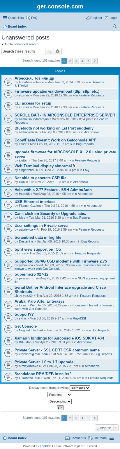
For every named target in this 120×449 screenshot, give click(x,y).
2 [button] (70, 60)
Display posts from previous (49, 387)
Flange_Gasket (30, 205)
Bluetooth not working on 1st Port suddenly (54, 128)
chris (22, 253)
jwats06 (24, 193)
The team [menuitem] (100, 438)
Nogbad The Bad (31, 330)
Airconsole (91, 132)
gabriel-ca (26, 229)
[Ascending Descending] (60, 401)
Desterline (26, 241)
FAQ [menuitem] (34, 17)
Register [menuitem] (96, 17)
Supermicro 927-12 (31, 274)
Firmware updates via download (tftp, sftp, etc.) (57, 91)
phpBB (44, 446)
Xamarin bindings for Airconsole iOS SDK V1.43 (58, 338)
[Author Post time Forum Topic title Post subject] (60, 394)
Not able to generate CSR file (40, 178)
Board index (17, 26)
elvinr (23, 144)
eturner (24, 95)
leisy (22, 217)
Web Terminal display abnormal (43, 166)
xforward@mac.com (33, 354)
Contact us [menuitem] (78, 438)
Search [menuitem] (114, 27)
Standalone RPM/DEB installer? (43, 374)
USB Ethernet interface (35, 202)
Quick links (16, 17)
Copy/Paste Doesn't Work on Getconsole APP (55, 140)
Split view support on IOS (38, 249)
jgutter (23, 160)
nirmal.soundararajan (34, 119)
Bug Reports (85, 144)
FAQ (86, 170)
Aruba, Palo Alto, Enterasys (39, 301)
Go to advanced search (21, 44)
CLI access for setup (33, 103)
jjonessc (25, 278)
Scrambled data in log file (38, 237)
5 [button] (88, 60)
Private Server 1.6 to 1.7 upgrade (44, 362)
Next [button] (95, 61)
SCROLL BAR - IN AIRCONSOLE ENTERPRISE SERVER (65, 115)
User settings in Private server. (42, 225)
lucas (23, 305)
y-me (22, 318)
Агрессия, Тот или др (34, 78)
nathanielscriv (28, 132)
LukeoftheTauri (29, 378)
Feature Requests (91, 95)
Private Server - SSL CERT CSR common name (57, 350)
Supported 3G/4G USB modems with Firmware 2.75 (61, 261)
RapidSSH (80, 318)
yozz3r (28, 295)
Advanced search (58, 51)
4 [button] (82, 60)
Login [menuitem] (113, 17)
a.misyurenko (28, 366)
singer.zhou (27, 170)
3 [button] (76, 60)
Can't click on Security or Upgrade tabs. (50, 213)
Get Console (26, 326)
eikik (22, 182)
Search (49, 51)
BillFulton (25, 342)
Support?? (24, 314)
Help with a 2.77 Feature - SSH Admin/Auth (53, 190)
